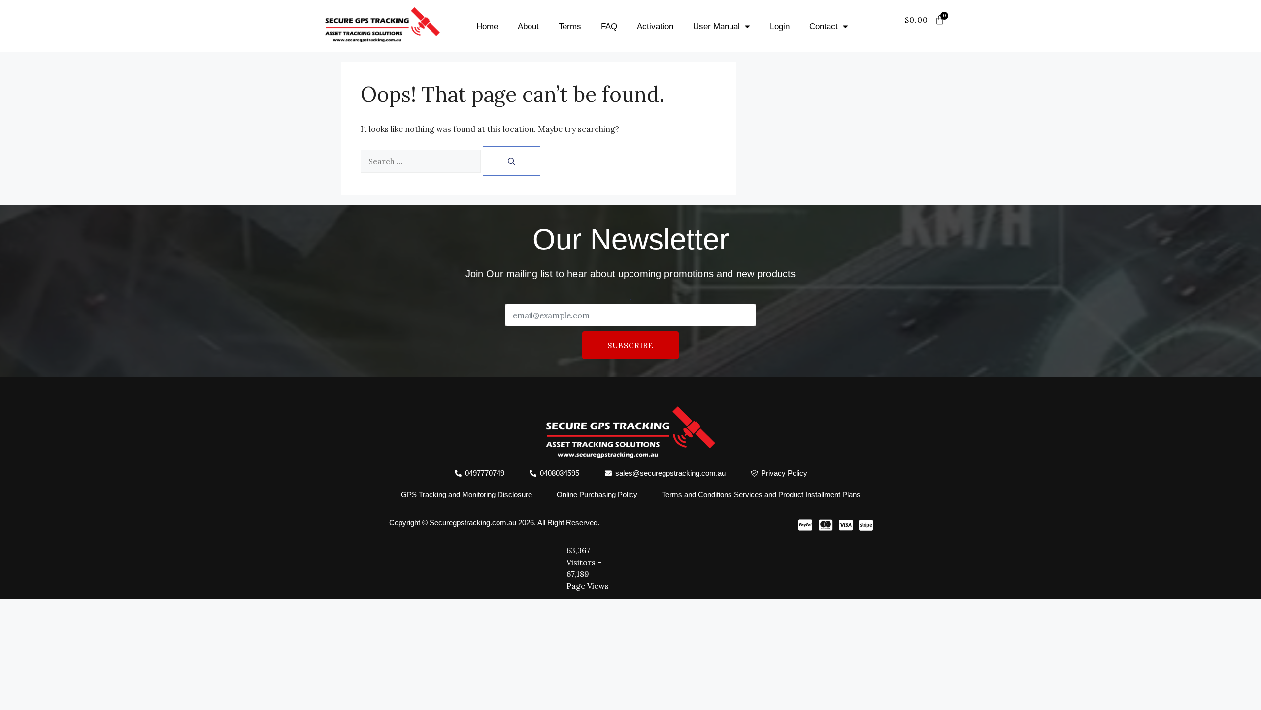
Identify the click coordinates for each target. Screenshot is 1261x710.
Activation (655, 26)
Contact (823, 26)
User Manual (716, 26)
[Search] (511, 161)
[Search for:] (421, 161)
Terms (570, 26)
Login (780, 26)
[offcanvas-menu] (935, 32)
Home (487, 26)
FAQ (609, 26)
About (528, 26)
